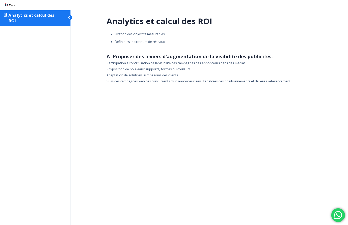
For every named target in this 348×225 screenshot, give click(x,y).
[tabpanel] (209, 57)
